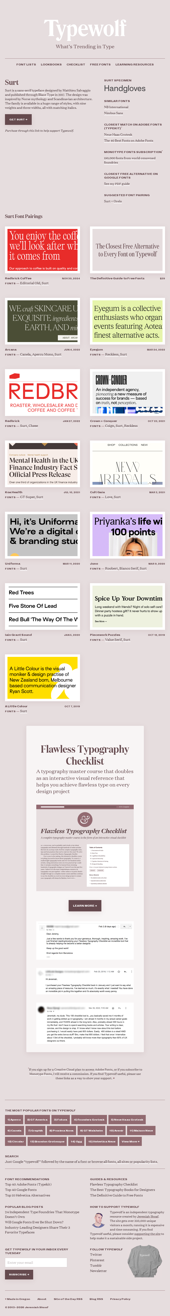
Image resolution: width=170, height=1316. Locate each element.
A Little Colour (16, 706)
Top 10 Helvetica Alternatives (27, 1195)
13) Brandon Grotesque (47, 1141)
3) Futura (60, 1119)
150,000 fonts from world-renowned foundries (129, 160)
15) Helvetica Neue (101, 1141)
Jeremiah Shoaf (147, 1216)
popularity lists (145, 1161)
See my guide (117, 183)
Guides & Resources (108, 1179)
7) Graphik (35, 1130)
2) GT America (37, 1119)
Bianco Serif (128, 568)
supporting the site (147, 1233)
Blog (96, 1299)
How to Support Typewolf (114, 1207)
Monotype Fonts (40, 1073)
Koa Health (13, 492)
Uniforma (12, 563)
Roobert (111, 568)
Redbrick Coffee (18, 278)
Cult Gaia (97, 492)
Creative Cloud (64, 1069)
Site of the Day (68, 1299)
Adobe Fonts (104, 1069)
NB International (116, 106)
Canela (25, 354)
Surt (45, 283)
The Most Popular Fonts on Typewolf (40, 1110)
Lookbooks (51, 64)
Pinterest (97, 1260)
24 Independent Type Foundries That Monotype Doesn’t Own (42, 1214)
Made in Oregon (17, 1299)
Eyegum (96, 349)
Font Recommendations (27, 1179)
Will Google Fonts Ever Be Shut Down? (34, 1222)
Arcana (10, 349)
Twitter (96, 1254)
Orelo (118, 201)
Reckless (112, 354)
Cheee (33, 425)
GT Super (27, 496)
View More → (130, 1141)
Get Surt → (18, 119)
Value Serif (113, 639)
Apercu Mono (42, 354)
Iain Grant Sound (18, 635)
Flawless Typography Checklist (114, 1184)
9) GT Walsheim (91, 1130)
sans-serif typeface (30, 90)
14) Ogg (76, 1141)
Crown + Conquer (103, 421)
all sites (123, 1161)
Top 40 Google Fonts (21, 1189)
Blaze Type (46, 94)
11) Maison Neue (141, 1130)
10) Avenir (116, 1130)
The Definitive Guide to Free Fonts (117, 278)
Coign (109, 425)
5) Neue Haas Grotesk (127, 1119)
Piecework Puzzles (105, 635)
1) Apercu (14, 1119)
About (41, 1299)
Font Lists (26, 64)
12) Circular (15, 1141)
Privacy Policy (120, 1299)
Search (11, 1156)
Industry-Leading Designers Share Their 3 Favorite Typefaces (37, 1229)
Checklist (76, 64)
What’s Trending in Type (85, 46)
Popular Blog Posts (24, 1207)
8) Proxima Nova (61, 1130)
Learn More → (85, 905)
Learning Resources (134, 64)
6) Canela (14, 1130)
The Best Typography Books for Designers (122, 1189)
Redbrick (12, 421)
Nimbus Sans (113, 112)
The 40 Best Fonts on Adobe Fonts (128, 140)
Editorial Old (30, 283)
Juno (94, 563)
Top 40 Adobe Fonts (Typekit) (28, 1184)
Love (108, 496)
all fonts (109, 1161)
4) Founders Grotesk (89, 1119)
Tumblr (96, 1265)
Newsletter (98, 1270)
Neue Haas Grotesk (118, 134)
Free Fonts (100, 64)
